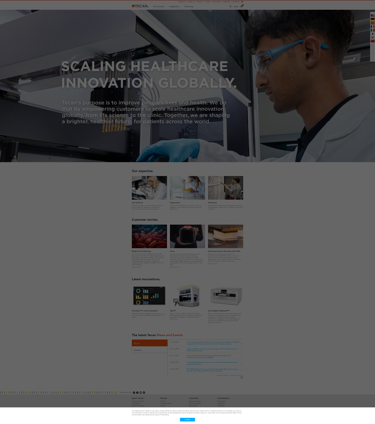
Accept (187, 419)
